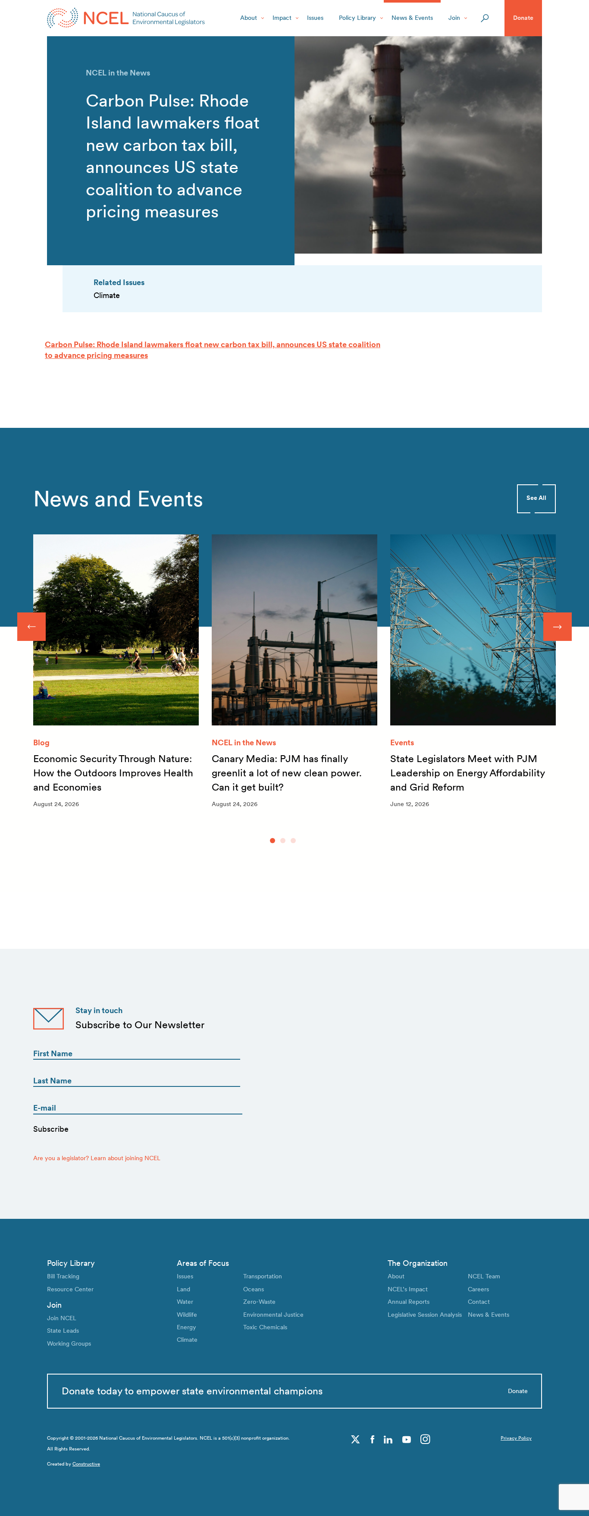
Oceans (253, 1289)
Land (183, 1289)
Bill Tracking (63, 1276)
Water (185, 1301)
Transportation (262, 1276)
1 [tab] (272, 840)
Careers (478, 1289)
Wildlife (187, 1314)
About (248, 17)
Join (454, 17)
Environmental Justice (273, 1314)
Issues (315, 17)
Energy (186, 1327)
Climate (187, 1339)
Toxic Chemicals (265, 1327)
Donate (523, 17)
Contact (479, 1301)
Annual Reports (408, 1301)
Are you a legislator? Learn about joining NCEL (96, 1158)
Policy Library (357, 17)
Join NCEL (61, 1318)
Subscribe (51, 1128)
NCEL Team (484, 1276)
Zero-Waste (259, 1301)
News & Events (412, 17)
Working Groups (69, 1343)
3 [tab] (293, 840)
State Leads (63, 1330)
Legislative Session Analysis (425, 1314)
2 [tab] (282, 840)
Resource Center (70, 1289)
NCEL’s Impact (408, 1289)
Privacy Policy (516, 1438)
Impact (282, 17)
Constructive (86, 1464)
